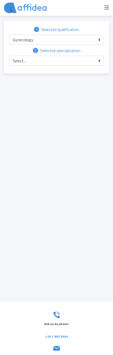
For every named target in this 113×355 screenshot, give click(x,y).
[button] (56, 40)
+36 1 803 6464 (56, 336)
